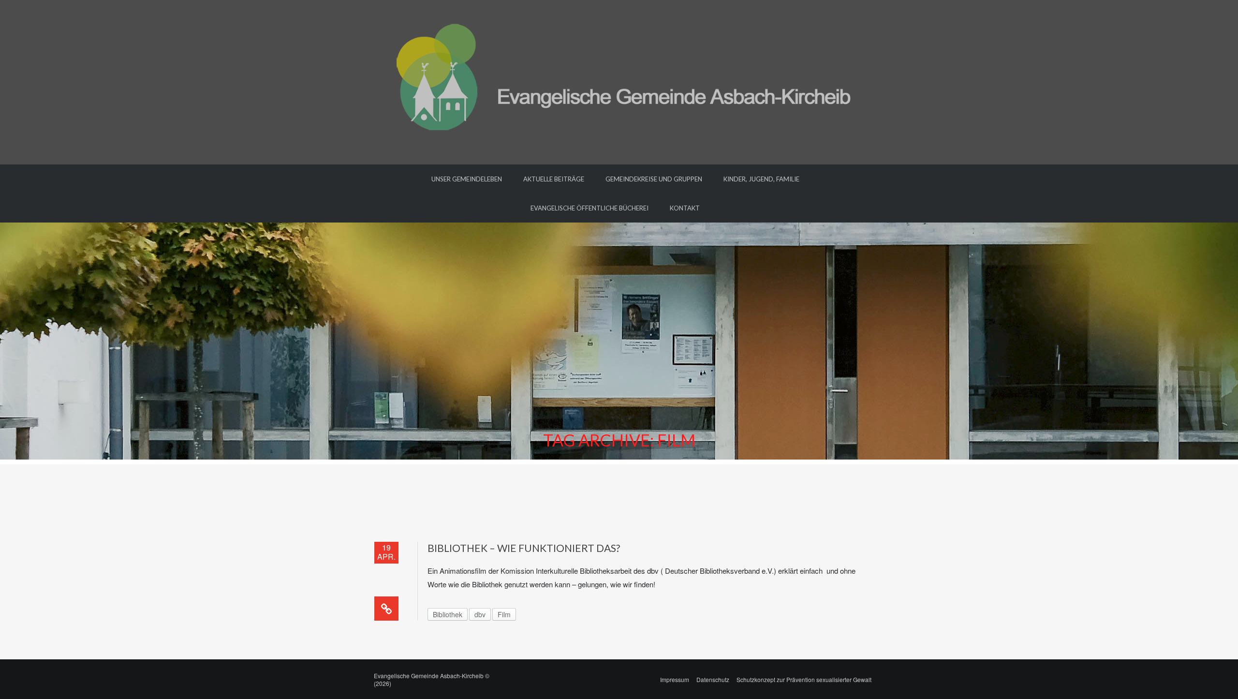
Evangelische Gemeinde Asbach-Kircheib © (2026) (431, 679)
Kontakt (685, 208)
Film (504, 614)
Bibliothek (447, 614)
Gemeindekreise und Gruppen (653, 179)
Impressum (674, 679)
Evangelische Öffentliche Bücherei (589, 208)
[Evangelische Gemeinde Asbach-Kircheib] (619, 81)
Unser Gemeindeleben (466, 179)
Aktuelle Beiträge (553, 179)
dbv (480, 614)
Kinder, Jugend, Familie (761, 179)
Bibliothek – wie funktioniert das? (523, 548)
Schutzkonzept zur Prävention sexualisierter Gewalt (804, 679)
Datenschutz (712, 679)
